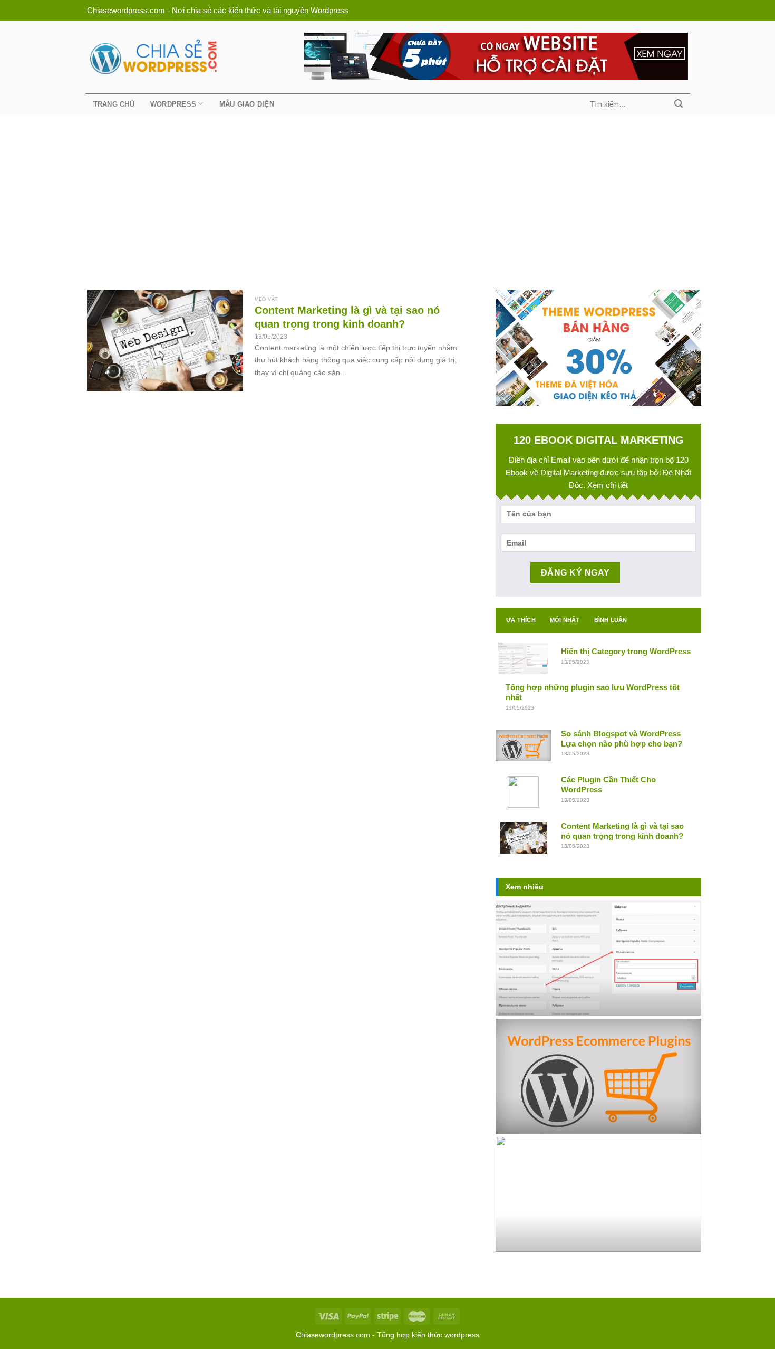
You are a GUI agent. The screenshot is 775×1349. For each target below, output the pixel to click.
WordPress (173, 104)
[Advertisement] (387, 195)
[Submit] (678, 104)
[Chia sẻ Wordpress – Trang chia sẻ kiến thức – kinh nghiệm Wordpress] (152, 56)
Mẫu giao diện (246, 104)
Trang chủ (113, 104)
